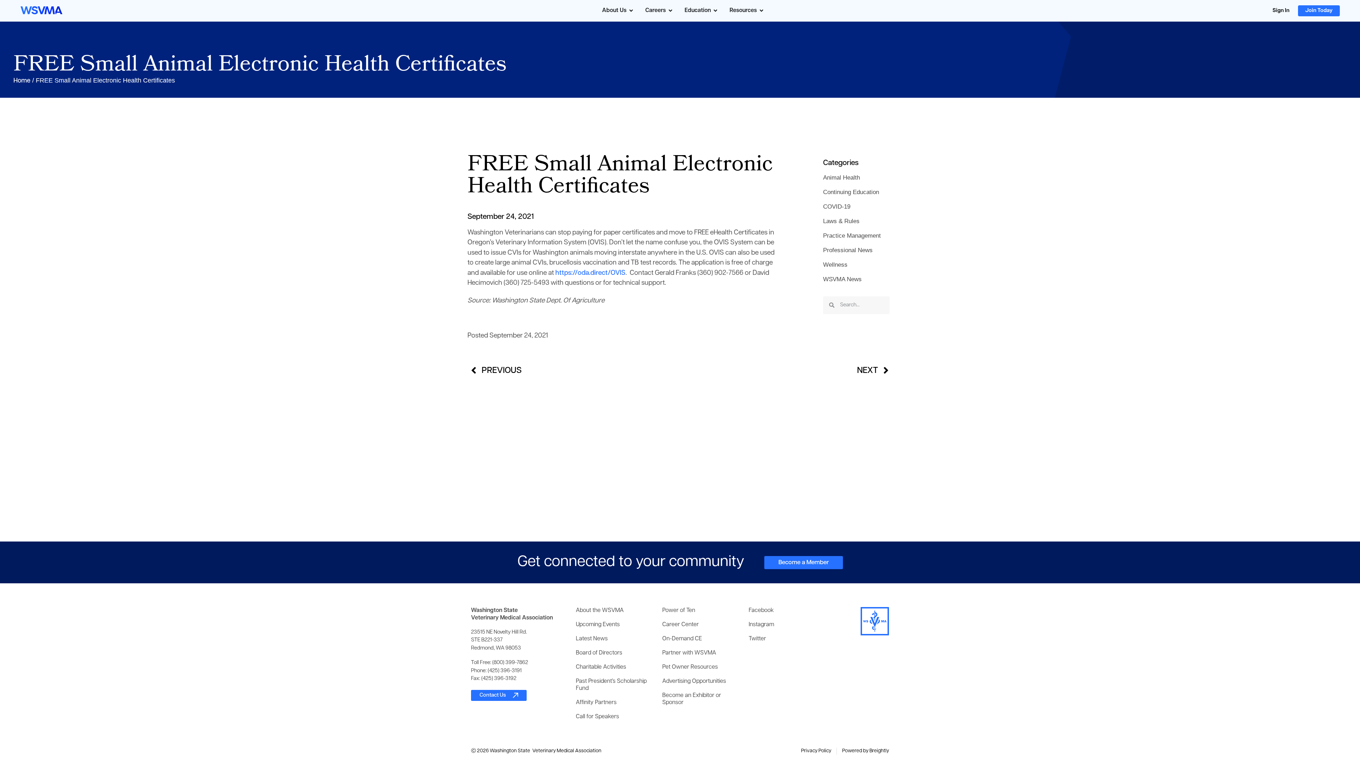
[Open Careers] (670, 10)
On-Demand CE (682, 639)
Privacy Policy (816, 751)
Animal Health (841, 178)
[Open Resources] (761, 10)
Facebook (761, 610)
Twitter (757, 639)
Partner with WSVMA (689, 653)
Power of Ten (678, 610)
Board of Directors (599, 653)
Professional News (848, 250)
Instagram (761, 625)
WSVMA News (842, 279)
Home (21, 81)
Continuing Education (851, 192)
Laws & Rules (841, 221)
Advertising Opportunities (694, 681)
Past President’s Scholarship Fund (611, 685)
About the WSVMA (600, 610)
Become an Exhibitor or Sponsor (691, 699)
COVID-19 (836, 207)
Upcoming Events (598, 625)
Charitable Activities (601, 667)
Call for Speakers (597, 717)
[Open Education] (715, 10)
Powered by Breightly (865, 751)
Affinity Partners (596, 703)
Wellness (835, 265)
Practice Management (852, 236)
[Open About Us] (631, 10)
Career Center (680, 625)
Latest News (592, 639)
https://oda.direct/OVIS (590, 273)
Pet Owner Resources (690, 667)
